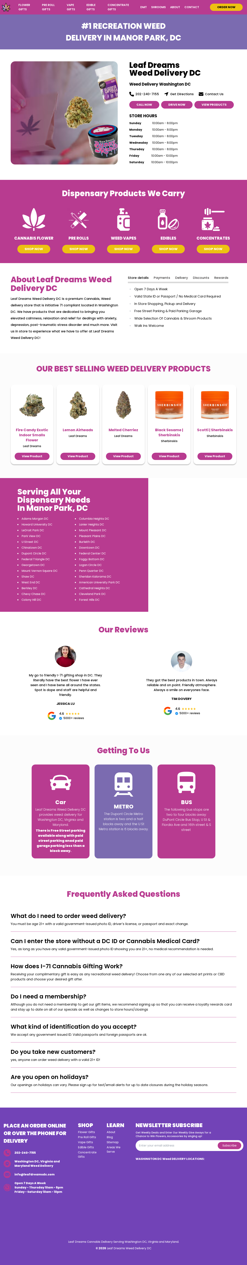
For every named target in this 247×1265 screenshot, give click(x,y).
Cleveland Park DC (92, 594)
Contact (191, 7)
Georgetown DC (33, 565)
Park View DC (31, 536)
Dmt (143, 7)
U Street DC (30, 542)
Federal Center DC (92, 553)
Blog (110, 1137)
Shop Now (34, 249)
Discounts (201, 277)
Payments (162, 277)
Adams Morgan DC (35, 519)
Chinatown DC (32, 548)
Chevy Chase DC (33, 594)
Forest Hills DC (89, 600)
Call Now (144, 105)
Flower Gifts (24, 7)
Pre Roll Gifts (48, 7)
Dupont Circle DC (34, 553)
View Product (32, 456)
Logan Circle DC (90, 565)
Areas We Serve (113, 1149)
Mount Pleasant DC (92, 530)
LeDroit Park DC (33, 530)
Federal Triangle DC (36, 559)
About (175, 7)
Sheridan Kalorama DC (95, 577)
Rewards (221, 277)
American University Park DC (99, 582)
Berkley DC (29, 588)
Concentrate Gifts (118, 7)
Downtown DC (89, 548)
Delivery (181, 277)
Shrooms (158, 7)
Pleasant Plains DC (92, 536)
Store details (138, 277)
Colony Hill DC (31, 600)
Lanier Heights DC (91, 524)
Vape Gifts (71, 7)
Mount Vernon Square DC (40, 571)
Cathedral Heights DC (94, 588)
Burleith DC (87, 542)
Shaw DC (28, 577)
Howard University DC (37, 524)
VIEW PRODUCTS (214, 105)
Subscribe (229, 1145)
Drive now (176, 105)
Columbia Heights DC (94, 519)
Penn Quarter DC (91, 571)
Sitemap (113, 1142)
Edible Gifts (90, 7)
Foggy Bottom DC (91, 559)
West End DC (31, 582)
